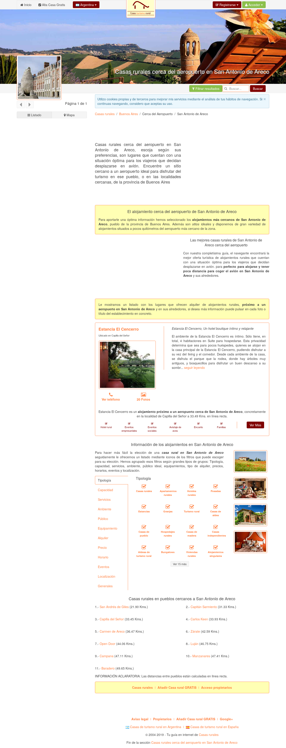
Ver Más (255, 425)
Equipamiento (107, 528)
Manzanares (201, 656)
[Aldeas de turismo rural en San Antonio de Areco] (144, 547)
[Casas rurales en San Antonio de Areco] (144, 486)
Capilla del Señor (112, 619)
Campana (107, 656)
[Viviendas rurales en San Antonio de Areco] (191, 547)
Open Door (107, 643)
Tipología (104, 480)
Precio (102, 547)
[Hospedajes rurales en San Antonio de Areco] (168, 527)
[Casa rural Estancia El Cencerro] (127, 365)
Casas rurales (105, 114)
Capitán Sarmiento (204, 606)
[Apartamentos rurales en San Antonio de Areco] (168, 486)
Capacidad (105, 490)
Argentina (87, 4)
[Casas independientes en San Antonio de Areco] (215, 527)
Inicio (27, 4)
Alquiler (103, 538)
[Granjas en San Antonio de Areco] (168, 507)
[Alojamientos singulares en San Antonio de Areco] (215, 547)
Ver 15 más (180, 564)
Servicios (104, 499)
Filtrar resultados (207, 88)
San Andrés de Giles (114, 606)
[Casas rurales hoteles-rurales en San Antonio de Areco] (191, 486)
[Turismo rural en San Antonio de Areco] (191, 507)
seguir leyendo (194, 367)
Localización (106, 576)
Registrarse (228, 4)
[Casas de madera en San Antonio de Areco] (191, 527)
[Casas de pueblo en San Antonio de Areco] (144, 527)
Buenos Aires (128, 114)
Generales (105, 586)
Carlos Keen (199, 619)
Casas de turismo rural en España (214, 727)
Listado (35, 115)
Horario (103, 557)
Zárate (195, 631)
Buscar (258, 88)
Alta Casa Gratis (53, 4)
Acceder (254, 4)
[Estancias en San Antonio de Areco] (144, 507)
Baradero (108, 668)
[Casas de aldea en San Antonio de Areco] (215, 507)
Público (103, 518)
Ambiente (104, 509)
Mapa (70, 115)
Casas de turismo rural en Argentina (155, 727)
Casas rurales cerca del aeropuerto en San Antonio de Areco (194, 742)
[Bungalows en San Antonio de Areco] (168, 547)
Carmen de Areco (112, 631)
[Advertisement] (176, 130)
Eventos (103, 566)
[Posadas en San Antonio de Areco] (215, 486)
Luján (194, 643)
